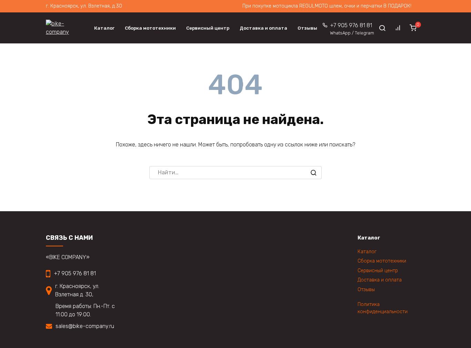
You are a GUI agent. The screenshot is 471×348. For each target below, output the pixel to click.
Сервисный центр (207, 28)
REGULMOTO (314, 6)
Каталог (104, 28)
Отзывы (307, 28)
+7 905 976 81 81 (352, 28)
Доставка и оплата (263, 28)
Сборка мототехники (150, 28)
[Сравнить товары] (397, 27)
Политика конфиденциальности (383, 308)
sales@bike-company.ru (85, 326)
